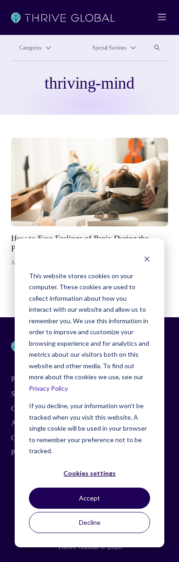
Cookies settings (89, 473)
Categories (30, 48)
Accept (89, 498)
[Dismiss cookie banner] (147, 258)
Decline (90, 522)
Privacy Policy (48, 388)
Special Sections (109, 48)
